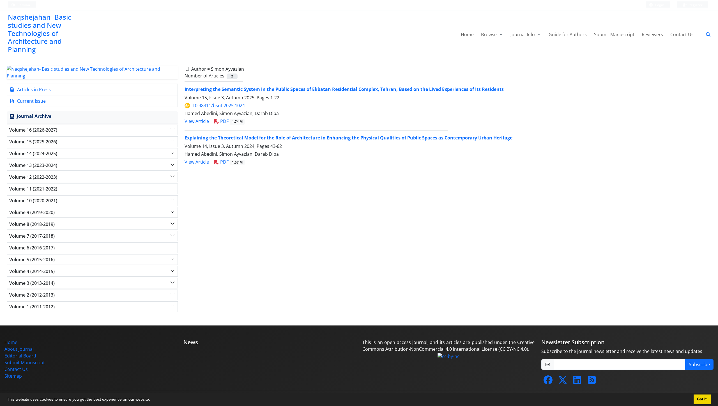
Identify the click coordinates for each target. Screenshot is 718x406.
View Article (197, 121)
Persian (23, 5)
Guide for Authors (568, 34)
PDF (231, 121)
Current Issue (31, 101)
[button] (152, 400)
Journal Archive (34, 116)
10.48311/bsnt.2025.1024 (218, 105)
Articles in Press (33, 89)
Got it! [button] (702, 399)
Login (659, 5)
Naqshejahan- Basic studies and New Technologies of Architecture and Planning (39, 33)
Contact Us (682, 34)
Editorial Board (20, 356)
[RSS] (592, 382)
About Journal (19, 349)
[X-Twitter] (562, 382)
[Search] (706, 34)
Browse (489, 34)
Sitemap (13, 376)
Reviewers (652, 34)
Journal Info (523, 34)
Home (467, 34)
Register (695, 5)
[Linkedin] (577, 382)
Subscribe (699, 364)
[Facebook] (548, 382)
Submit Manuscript (614, 34)
